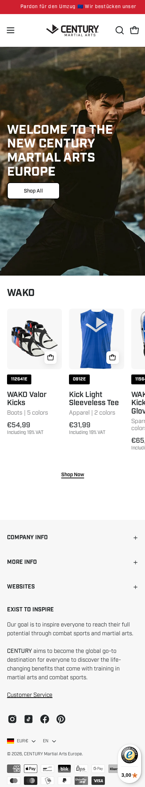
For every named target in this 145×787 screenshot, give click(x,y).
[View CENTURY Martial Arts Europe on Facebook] (44, 719)
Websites (21, 587)
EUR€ (22, 740)
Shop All (33, 191)
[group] (72, 7)
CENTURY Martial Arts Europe (53, 753)
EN (46, 740)
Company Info (27, 537)
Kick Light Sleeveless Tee (94, 399)
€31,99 (87, 428)
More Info (22, 562)
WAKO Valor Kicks (27, 399)
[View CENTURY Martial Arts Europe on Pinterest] (61, 719)
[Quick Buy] (50, 357)
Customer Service (29, 695)
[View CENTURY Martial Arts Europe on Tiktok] (28, 719)
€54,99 (25, 428)
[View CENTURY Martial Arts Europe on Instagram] (12, 719)
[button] (119, 30)
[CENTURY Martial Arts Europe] (72, 30)
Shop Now (72, 475)
